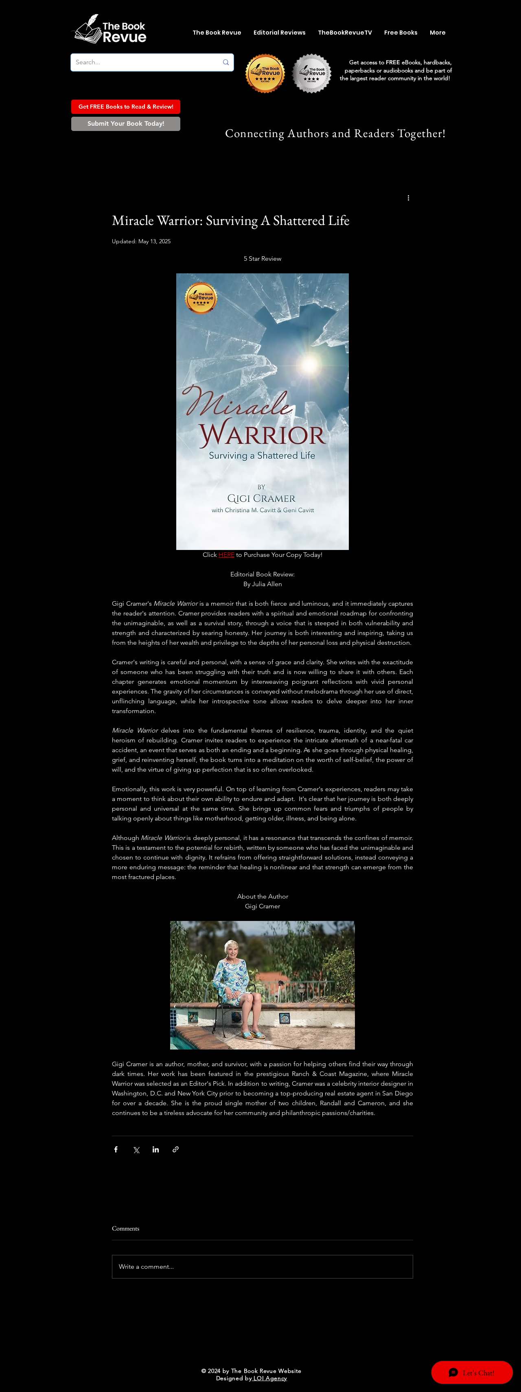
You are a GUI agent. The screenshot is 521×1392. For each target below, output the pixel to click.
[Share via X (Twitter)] (136, 1149)
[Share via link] (176, 1149)
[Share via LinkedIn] (156, 1149)
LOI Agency (269, 1378)
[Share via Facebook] (116, 1149)
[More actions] (408, 198)
